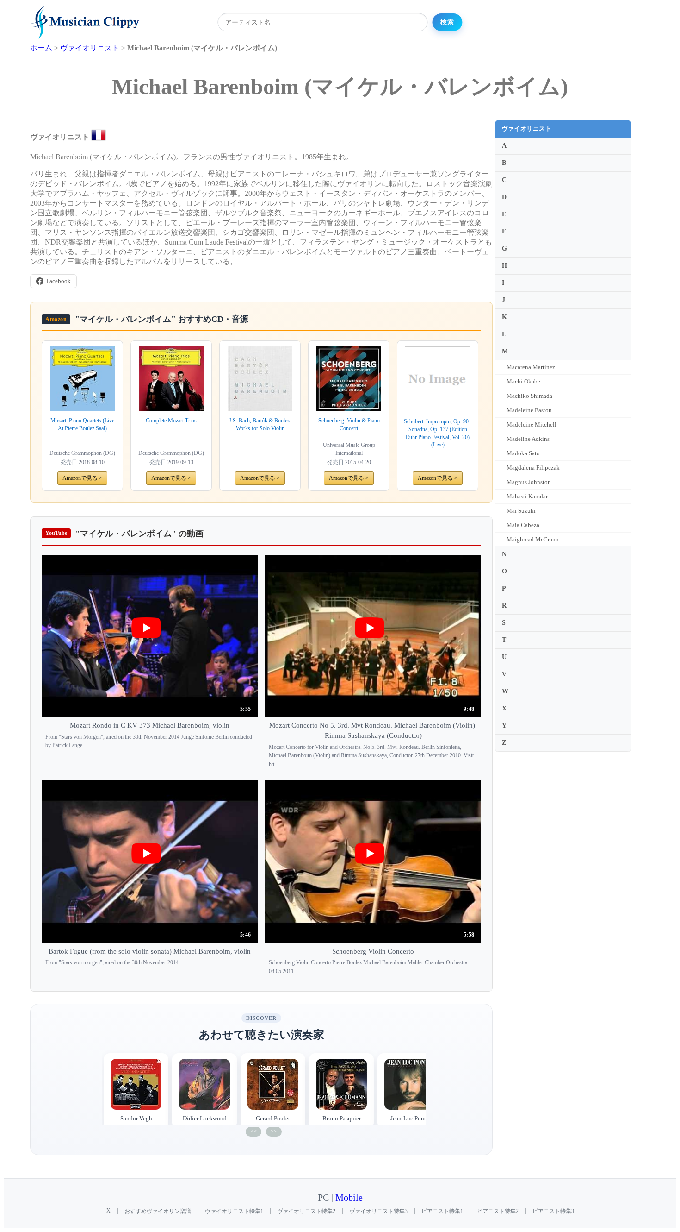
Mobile (349, 1197)
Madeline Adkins (528, 438)
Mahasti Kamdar (527, 496)
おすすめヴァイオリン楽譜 (157, 1211)
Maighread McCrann (533, 539)
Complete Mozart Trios (171, 420)
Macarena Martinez (531, 367)
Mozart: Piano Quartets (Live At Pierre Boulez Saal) (82, 424)
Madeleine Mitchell (531, 424)
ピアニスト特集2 (498, 1211)
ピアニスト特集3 (553, 1211)
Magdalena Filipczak (533, 467)
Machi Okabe (523, 381)
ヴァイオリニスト (526, 128)
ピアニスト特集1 (442, 1211)
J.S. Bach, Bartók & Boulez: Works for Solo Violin (260, 424)
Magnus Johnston (529, 481)
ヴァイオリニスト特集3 (378, 1211)
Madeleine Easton (529, 410)
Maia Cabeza (523, 525)
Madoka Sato (523, 453)
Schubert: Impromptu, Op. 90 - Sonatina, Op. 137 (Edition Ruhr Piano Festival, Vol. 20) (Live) (438, 433)
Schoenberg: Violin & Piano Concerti (349, 424)
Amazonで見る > (82, 478)
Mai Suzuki (521, 510)
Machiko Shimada (529, 395)
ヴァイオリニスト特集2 (306, 1211)
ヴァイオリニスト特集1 (234, 1211)
